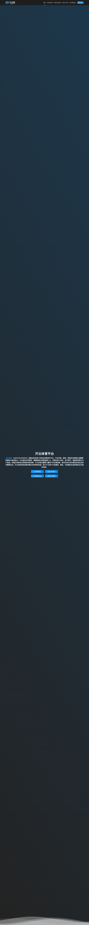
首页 (45, 2)
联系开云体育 (57, 2)
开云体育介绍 (50, 2)
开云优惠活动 (73, 2)
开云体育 (9, 458)
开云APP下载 (65, 2)
